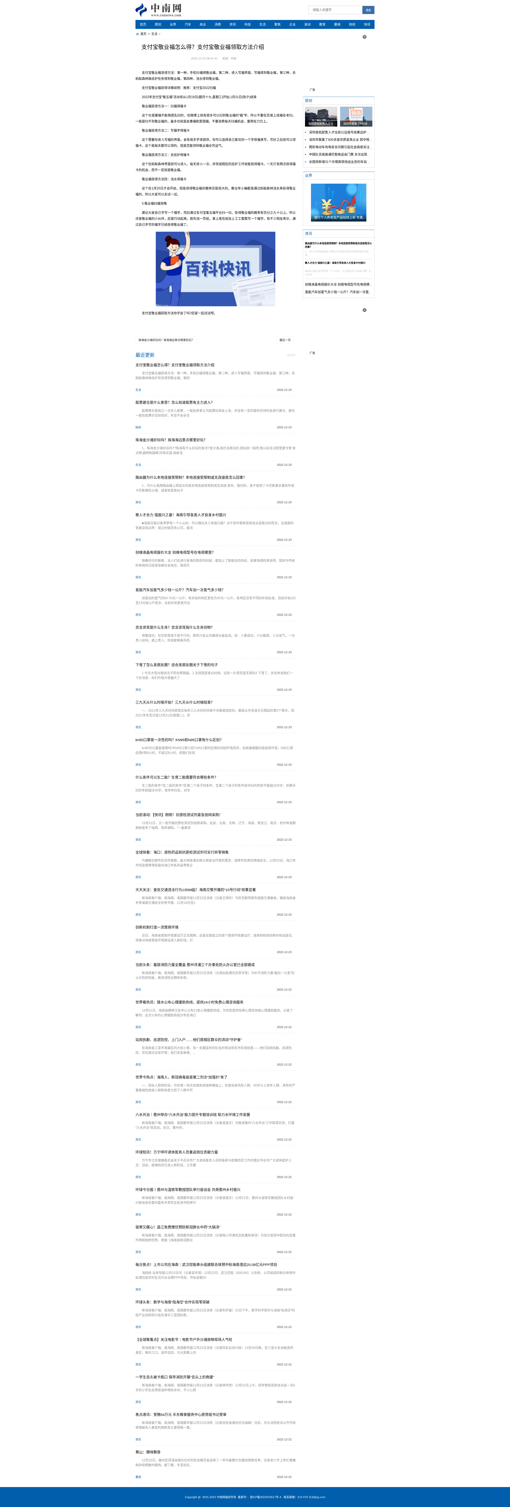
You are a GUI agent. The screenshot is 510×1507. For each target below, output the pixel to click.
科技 (247, 24)
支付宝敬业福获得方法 (199, 322)
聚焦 (277, 24)
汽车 (188, 24)
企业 (292, 24)
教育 (322, 24)
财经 (352, 24)
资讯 (233, 24)
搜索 (368, 10)
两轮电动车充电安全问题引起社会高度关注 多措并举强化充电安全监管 (359, 147)
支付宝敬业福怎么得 (168, 322)
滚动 (307, 24)
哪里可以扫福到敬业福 (268, 322)
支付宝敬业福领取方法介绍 (233, 322)
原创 (158, 24)
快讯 (367, 24)
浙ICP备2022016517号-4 (265, 1497)
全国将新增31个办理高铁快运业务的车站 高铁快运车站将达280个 (355, 162)
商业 (203, 24)
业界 (173, 24)
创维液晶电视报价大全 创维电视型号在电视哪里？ (340, 284)
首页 (143, 24)
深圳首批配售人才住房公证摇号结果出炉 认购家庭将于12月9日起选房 (358, 132)
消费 (218, 24)
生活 (262, 24)
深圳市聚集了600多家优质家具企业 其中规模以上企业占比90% (353, 139)
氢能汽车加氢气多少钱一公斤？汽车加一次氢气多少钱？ (345, 292)
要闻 (337, 24)
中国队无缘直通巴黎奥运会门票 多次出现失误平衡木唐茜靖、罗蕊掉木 (359, 154)
